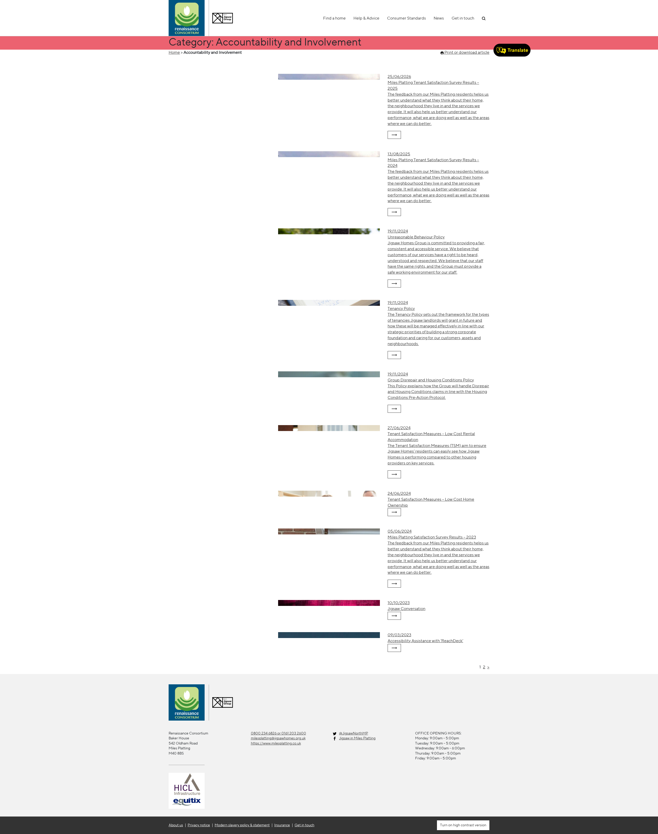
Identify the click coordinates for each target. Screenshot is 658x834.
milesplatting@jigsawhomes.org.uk (278, 738)
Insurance (282, 825)
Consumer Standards (406, 18)
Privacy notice (199, 825)
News (439, 18)
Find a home (334, 18)
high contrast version (469, 825)
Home (174, 52)
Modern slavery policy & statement (242, 825)
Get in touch (463, 18)
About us (176, 825)
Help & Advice (366, 18)
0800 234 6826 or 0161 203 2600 (278, 733)
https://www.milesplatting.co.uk (276, 743)
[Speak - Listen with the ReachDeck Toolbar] (512, 50)
